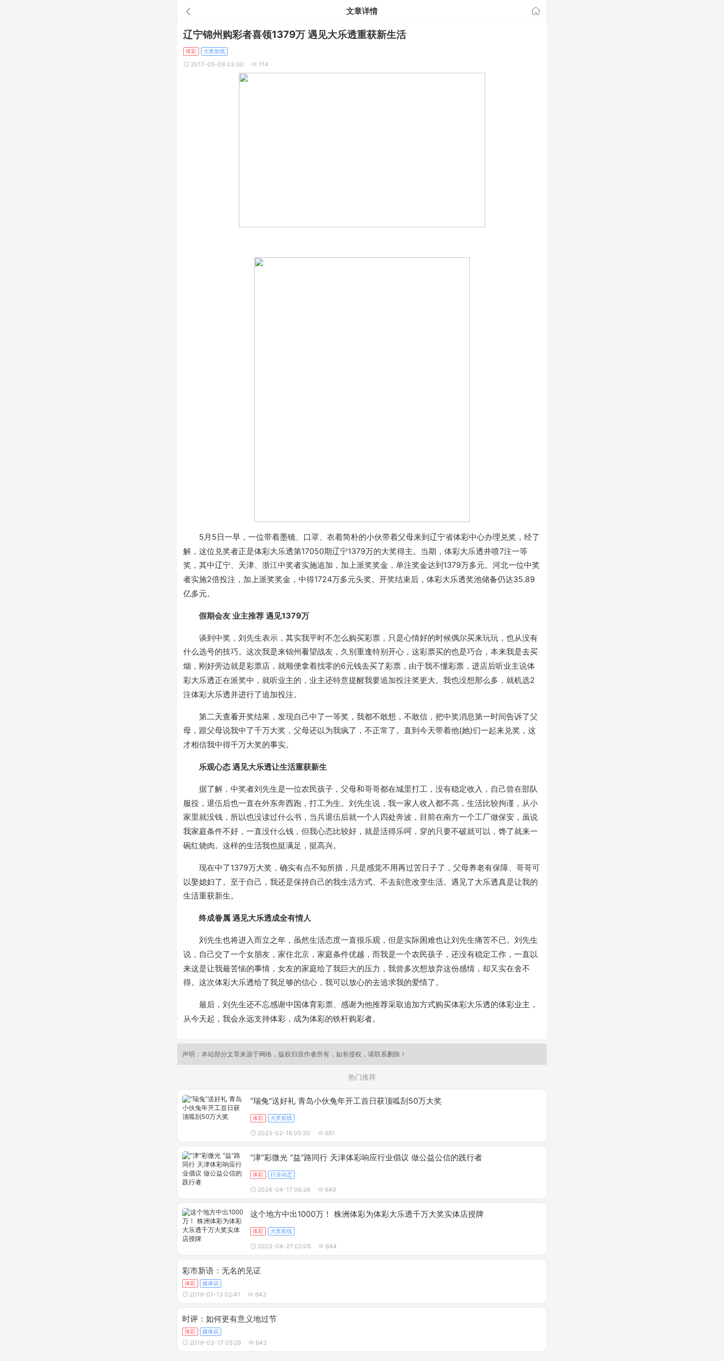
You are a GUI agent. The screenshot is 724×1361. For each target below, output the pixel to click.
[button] (235, 11)
